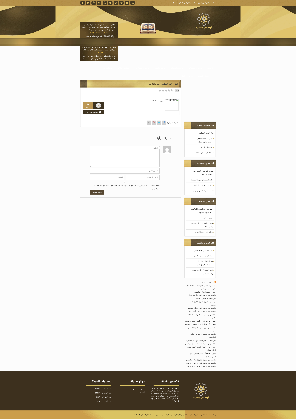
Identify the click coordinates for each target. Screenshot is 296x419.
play (98, 106)
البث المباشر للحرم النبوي (203, 256)
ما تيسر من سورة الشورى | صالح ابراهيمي (200, 366)
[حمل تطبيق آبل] (110, 3)
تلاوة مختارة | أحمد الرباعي (203, 185)
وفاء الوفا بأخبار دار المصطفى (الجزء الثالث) (202, 225)
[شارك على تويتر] (159, 123)
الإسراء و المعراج (207, 218)
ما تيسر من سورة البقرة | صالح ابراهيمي (201, 360)
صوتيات (134, 389)
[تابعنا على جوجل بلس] (93, 3)
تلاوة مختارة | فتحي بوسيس (203, 191)
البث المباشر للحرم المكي (203, 250)
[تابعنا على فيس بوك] (82, 3)
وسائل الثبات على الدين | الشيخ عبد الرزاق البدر (204, 263)
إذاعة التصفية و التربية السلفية (202, 180)
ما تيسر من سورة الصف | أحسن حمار (202, 295)
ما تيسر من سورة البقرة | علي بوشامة (202, 308)
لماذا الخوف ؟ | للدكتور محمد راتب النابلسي (202, 272)
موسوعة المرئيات (177, 68)
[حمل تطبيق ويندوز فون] (127, 3)
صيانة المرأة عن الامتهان (204, 232)
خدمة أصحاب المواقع (205, 76)
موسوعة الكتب (159, 68)
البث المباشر (108, 68)
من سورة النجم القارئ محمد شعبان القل (201, 285)
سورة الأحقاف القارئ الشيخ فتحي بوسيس (200, 324)
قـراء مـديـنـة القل (207, 282)
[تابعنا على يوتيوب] (105, 3)
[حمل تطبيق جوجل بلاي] (121, 3)
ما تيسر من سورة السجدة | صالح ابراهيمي (200, 344)
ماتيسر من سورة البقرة (207, 289)
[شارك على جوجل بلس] (154, 123)
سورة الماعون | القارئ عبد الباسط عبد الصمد (203, 172)
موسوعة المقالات (142, 68)
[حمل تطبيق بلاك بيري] (116, 3)
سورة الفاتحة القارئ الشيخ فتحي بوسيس (200, 321)
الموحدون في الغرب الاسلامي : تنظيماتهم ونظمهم (202, 210)
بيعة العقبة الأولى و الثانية (204, 153)
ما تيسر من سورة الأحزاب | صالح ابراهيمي (200, 363)
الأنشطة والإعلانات (124, 68)
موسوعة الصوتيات (195, 68)
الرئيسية (210, 68)
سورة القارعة (157, 101)
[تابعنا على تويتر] (88, 3)
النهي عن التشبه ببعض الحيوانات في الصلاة (205, 140)
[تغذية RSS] (132, 3)
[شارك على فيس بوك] (164, 123)
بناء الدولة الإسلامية (206, 133)
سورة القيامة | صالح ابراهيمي (205, 292)
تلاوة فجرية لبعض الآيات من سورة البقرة (201, 340)
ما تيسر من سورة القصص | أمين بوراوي (201, 311)
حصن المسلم (142, 390)
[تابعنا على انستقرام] (99, 3)
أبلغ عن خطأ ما (187, 76)
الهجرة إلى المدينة (206, 147)
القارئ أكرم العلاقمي (170, 84)
